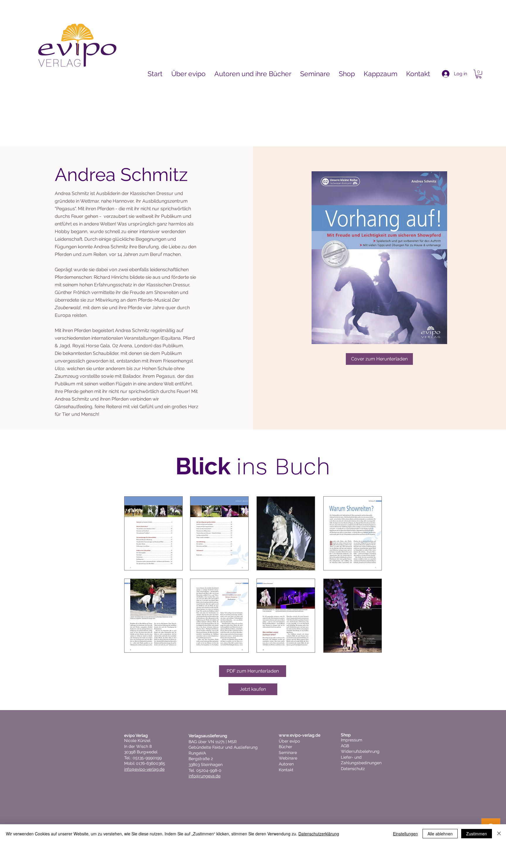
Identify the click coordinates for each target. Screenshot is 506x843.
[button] (478, 74)
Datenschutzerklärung (318, 834)
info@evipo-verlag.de (144, 769)
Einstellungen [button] (405, 834)
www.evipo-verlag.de (299, 735)
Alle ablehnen (440, 834)
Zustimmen (476, 834)
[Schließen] (498, 833)
